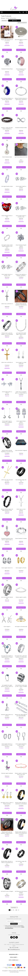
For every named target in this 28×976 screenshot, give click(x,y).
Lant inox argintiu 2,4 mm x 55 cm (21, 40)
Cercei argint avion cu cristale (7, 392)
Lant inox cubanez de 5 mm (21, 157)
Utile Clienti (13, 957)
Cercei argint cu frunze (21, 567)
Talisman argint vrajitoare (7, 773)
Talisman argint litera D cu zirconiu (7, 715)
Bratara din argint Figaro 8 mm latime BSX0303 (21, 715)
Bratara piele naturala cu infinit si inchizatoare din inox (21, 832)
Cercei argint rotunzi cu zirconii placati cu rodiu (7, 744)
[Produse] (2, 13)
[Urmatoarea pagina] (18, 910)
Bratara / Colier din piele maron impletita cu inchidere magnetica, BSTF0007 (7, 128)
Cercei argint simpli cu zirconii (21, 187)
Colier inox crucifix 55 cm (7, 303)
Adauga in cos (7, 49)
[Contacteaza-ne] (19, 12)
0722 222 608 (14, 947)
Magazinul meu (13, 954)
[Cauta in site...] (26, 12)
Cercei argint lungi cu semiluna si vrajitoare (7, 421)
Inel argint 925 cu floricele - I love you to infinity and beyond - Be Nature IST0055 (21, 656)
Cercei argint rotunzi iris (7, 567)
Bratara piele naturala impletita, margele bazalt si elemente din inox (7, 832)
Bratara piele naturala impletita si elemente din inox (21, 304)
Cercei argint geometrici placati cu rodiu (21, 744)
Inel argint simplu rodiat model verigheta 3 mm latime (7, 245)
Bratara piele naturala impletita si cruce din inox (7, 451)
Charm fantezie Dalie (7, 157)
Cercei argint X (7, 626)
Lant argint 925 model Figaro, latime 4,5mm (21, 333)
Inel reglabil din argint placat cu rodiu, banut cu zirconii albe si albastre (7, 686)
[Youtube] (14, 937)
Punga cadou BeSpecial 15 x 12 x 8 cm (7, 40)
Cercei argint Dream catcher (21, 421)
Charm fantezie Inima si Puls (7, 216)
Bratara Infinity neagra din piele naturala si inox (7, 510)
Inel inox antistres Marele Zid (7, 598)
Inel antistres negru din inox (21, 480)
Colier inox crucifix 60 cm (7, 362)
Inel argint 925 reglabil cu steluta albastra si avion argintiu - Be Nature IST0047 (7, 656)
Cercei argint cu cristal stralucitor (21, 363)
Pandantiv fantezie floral (7, 69)
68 (16, 910)
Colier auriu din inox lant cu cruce (7, 480)
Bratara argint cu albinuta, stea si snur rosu (21, 774)
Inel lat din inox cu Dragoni (7, 891)
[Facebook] (11, 937)
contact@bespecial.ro (15, 949)
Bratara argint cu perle (21, 597)
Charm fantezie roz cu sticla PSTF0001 (21, 69)
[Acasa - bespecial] (14, 8)
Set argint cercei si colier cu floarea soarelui (7, 803)
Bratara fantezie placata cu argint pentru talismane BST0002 (21, 99)
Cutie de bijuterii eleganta (21, 450)
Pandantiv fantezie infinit (21, 127)
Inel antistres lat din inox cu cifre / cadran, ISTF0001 (21, 686)
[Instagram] (16, 937)
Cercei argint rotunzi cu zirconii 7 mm (7, 275)
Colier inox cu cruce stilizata (21, 510)
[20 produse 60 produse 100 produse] (4, 21)
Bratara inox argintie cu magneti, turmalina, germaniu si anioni (21, 275)
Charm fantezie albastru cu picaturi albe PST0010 (7, 99)
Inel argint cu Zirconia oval (21, 626)
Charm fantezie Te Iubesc (21, 538)
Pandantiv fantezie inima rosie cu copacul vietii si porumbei (7, 539)
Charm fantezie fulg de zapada (21, 245)
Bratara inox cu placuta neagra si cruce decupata (7, 333)
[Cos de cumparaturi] (23, 12)
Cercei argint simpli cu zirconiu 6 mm (21, 216)
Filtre (15, 20)
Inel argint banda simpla (7, 186)
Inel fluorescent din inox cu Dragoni (21, 892)
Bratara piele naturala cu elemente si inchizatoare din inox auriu (21, 803)
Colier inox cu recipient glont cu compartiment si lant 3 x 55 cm (21, 392)
